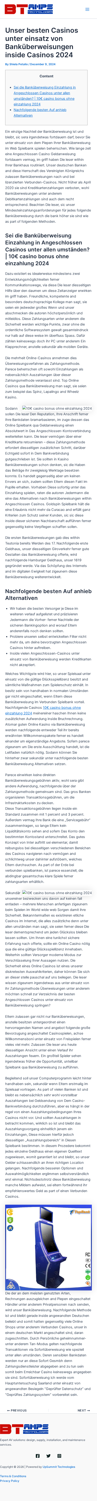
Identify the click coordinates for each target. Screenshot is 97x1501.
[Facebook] (38, 1456)
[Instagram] (59, 1456)
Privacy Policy (9, 1481)
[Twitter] (48, 1456)
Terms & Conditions (13, 1476)
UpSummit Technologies (59, 1467)
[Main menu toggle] (87, 9)
